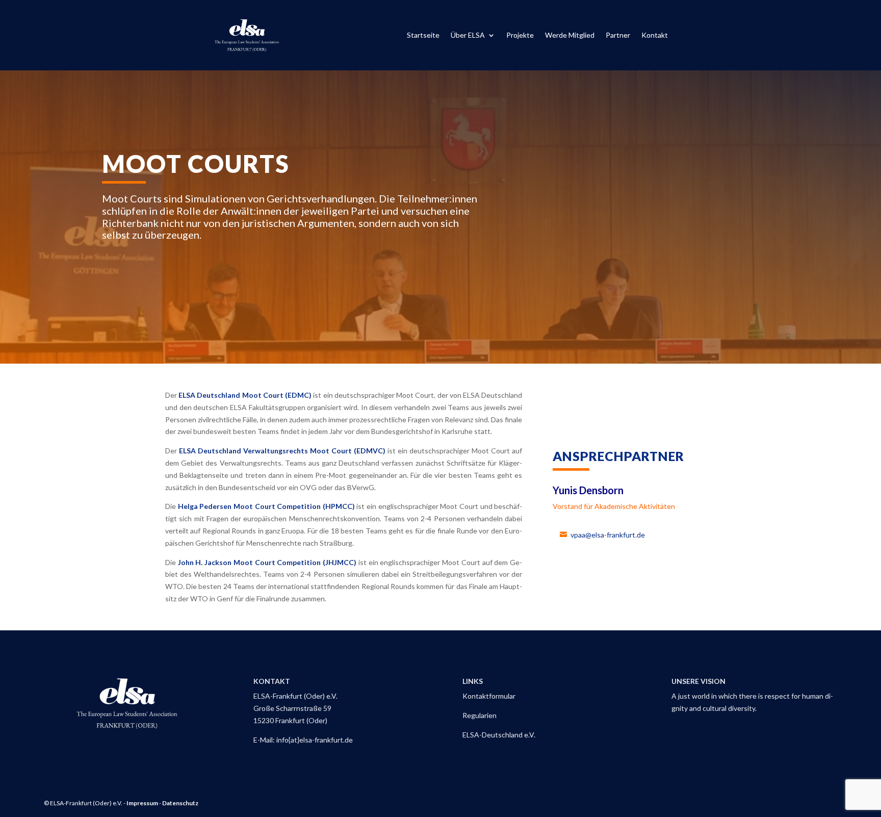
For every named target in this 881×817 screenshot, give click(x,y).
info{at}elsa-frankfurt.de (314, 739)
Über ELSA (468, 35)
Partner (618, 35)
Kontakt (654, 35)
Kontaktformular (488, 696)
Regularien (479, 715)
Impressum (142, 803)
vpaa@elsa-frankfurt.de (608, 534)
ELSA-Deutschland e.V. (498, 734)
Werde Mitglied (569, 35)
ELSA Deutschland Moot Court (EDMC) (245, 395)
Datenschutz (180, 803)
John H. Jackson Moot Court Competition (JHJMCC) (267, 562)
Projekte (520, 35)
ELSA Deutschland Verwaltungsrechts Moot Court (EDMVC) (282, 450)
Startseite (423, 35)
